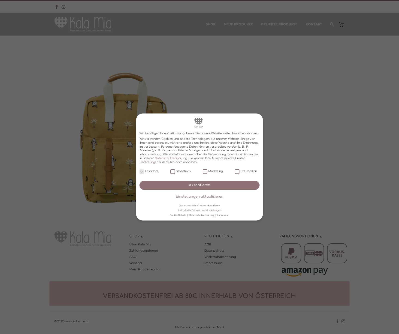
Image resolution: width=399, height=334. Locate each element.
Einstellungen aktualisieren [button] (200, 197)
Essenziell (151, 171)
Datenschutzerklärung (171, 158)
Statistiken (183, 171)
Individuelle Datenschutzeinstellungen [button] (199, 210)
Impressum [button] (223, 215)
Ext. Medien (248, 171)
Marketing (215, 171)
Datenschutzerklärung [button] (202, 215)
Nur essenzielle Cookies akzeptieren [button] (199, 205)
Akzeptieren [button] (199, 185)
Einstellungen (148, 162)
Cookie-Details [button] (178, 215)
